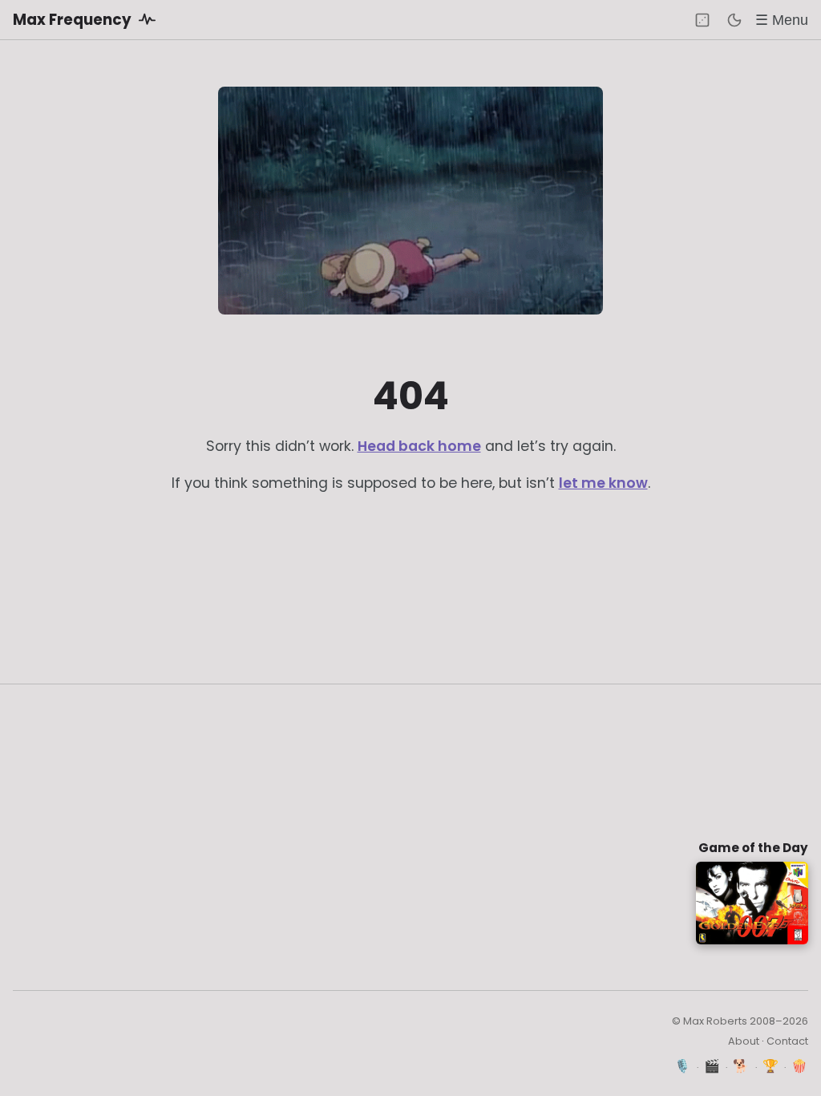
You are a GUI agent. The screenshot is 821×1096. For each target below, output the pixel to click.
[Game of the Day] (702, 20)
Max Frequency (74, 20)
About (743, 1041)
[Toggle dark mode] (734, 20)
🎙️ (682, 1066)
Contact (787, 1041)
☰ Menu (781, 19)
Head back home (419, 446)
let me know (603, 483)
